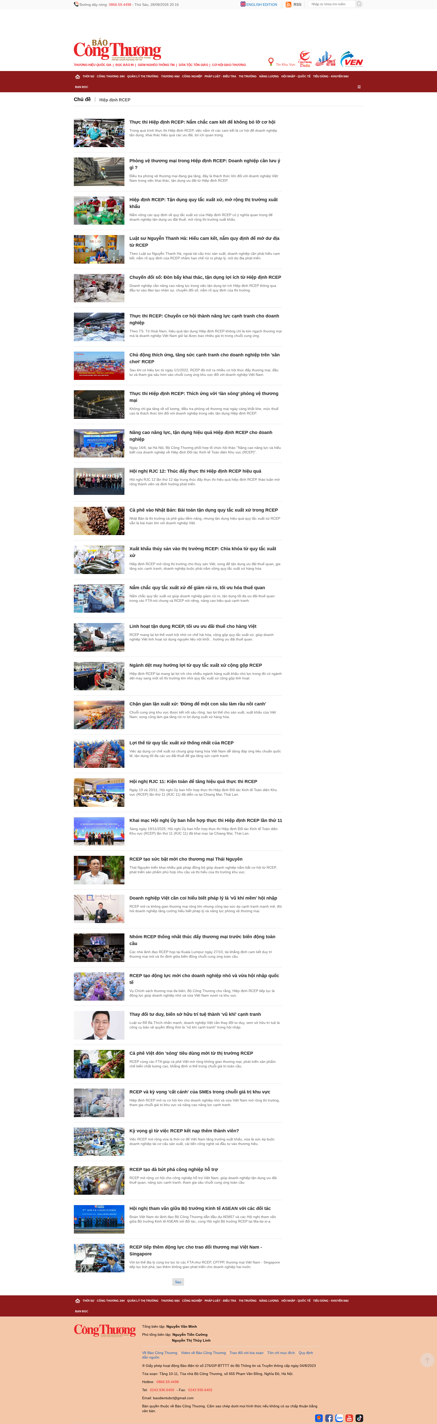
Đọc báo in (125, 65)
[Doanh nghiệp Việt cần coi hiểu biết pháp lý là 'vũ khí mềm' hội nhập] (99, 909)
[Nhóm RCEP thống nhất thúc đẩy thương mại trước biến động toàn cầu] (99, 947)
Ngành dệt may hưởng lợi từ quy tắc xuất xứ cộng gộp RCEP (195, 665)
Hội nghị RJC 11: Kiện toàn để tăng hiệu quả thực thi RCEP (193, 781)
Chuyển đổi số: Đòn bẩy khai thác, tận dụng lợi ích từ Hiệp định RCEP (205, 277)
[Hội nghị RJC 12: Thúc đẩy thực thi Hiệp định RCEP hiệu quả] (99, 482)
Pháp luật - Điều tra (220, 76)
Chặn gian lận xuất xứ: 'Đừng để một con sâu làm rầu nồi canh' (197, 703)
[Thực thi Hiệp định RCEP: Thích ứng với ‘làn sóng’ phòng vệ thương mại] (99, 404)
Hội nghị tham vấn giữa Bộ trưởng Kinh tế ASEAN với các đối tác (200, 1208)
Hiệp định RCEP (114, 100)
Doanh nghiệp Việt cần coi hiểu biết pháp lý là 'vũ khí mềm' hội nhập (203, 898)
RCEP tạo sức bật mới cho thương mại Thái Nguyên (186, 859)
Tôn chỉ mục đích (281, 1353)
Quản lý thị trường (143, 76)
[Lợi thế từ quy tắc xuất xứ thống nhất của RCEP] (99, 754)
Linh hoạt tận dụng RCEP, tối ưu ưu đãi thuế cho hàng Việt (192, 626)
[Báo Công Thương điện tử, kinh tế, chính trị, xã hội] (117, 49)
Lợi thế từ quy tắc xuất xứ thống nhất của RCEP (181, 742)
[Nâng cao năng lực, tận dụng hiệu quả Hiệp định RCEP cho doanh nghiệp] (99, 443)
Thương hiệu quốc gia (93, 65)
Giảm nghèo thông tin (156, 65)
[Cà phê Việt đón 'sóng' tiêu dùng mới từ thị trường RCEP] (99, 1064)
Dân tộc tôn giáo (193, 65)
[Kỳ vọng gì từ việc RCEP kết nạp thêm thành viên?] (99, 1142)
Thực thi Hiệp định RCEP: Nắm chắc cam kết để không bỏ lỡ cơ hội (202, 122)
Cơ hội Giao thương (229, 65)
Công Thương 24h (111, 76)
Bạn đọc (81, 86)
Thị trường (248, 76)
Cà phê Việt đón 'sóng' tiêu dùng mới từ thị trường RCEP (191, 1053)
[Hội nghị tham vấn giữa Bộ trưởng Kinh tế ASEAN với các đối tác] (99, 1219)
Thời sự (88, 76)
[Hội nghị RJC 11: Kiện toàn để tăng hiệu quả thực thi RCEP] (99, 792)
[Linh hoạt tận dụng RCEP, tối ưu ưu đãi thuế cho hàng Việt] (99, 637)
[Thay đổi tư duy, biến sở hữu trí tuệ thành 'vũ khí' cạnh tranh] (99, 1025)
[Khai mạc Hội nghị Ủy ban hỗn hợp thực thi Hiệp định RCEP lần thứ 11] (99, 831)
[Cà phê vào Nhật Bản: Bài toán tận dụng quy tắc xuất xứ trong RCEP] (99, 521)
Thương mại (170, 76)
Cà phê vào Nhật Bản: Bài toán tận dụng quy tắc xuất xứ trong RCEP (203, 510)
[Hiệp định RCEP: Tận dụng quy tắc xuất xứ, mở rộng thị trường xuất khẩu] (99, 210)
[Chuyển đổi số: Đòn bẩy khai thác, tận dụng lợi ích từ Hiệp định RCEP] (99, 288)
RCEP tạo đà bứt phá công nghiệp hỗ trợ (173, 1169)
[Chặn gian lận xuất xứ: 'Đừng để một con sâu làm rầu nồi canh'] (99, 715)
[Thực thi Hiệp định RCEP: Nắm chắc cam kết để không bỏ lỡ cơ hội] (99, 133)
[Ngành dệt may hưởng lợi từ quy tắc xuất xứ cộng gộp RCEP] (99, 676)
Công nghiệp (192, 76)
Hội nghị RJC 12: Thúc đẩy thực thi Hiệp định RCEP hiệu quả (195, 471)
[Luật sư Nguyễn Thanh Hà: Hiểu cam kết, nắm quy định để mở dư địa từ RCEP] (99, 249)
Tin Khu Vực (285, 64)
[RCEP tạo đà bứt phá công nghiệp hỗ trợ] (99, 1180)
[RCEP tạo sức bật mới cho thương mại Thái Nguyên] (99, 870)
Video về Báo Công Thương (203, 1353)
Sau (178, 1282)
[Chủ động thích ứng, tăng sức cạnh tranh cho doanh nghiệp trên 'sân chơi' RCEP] (99, 366)
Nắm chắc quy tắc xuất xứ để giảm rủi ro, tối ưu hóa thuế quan (197, 587)
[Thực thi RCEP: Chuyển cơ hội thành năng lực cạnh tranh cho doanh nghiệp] (99, 327)
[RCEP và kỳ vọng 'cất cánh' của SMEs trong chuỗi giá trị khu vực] (99, 1103)
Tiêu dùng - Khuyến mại (330, 76)
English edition (261, 5)
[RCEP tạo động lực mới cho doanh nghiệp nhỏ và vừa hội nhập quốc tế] (99, 986)
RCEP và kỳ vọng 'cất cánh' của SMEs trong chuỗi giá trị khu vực (199, 1091)
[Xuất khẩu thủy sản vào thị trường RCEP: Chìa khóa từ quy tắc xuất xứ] (99, 559)
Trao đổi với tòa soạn (247, 1353)
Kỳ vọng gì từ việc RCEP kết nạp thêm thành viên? (184, 1130)
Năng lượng (269, 76)
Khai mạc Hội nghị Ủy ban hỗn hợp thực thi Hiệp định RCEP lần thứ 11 (205, 820)
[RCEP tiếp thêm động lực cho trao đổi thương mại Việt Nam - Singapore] (99, 1258)
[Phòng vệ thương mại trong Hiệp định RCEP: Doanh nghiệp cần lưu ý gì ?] (99, 171)
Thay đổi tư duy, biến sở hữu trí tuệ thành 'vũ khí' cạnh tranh (195, 1014)
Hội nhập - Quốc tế (296, 76)
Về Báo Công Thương (159, 1353)
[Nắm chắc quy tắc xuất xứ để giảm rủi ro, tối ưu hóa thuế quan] (99, 598)
